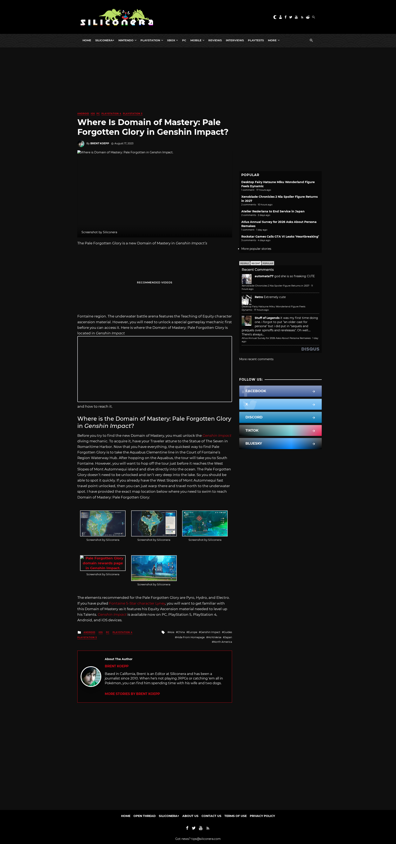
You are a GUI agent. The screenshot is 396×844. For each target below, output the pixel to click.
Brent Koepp (99, 143)
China (181, 632)
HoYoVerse (214, 637)
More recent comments (256, 359)
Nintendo (125, 40)
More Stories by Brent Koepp (132, 694)
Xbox (171, 40)
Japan (228, 637)
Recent (255, 263)
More (272, 40)
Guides (228, 632)
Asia (171, 632)
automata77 (264, 276)
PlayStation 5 (133, 113)
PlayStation (150, 40)
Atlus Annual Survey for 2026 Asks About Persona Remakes (276, 338)
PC (184, 40)
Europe (192, 632)
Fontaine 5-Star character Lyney (137, 603)
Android (83, 113)
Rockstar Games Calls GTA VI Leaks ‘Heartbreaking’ (280, 236)
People (244, 263)
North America (222, 641)
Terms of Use (235, 816)
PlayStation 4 (111, 113)
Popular (268, 263)
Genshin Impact (210, 632)
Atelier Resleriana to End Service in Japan (273, 211)
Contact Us (211, 816)
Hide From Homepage (191, 637)
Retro (259, 297)
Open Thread (144, 816)
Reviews (215, 40)
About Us (190, 816)
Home (86, 40)
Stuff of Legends (267, 318)
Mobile (196, 40)
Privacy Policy (262, 816)
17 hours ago (261, 309)
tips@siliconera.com (206, 839)
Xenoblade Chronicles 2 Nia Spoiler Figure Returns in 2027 (275, 285)
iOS (93, 113)
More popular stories (256, 249)
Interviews (235, 40)
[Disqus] (154, 754)
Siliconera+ (104, 40)
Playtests (256, 40)
